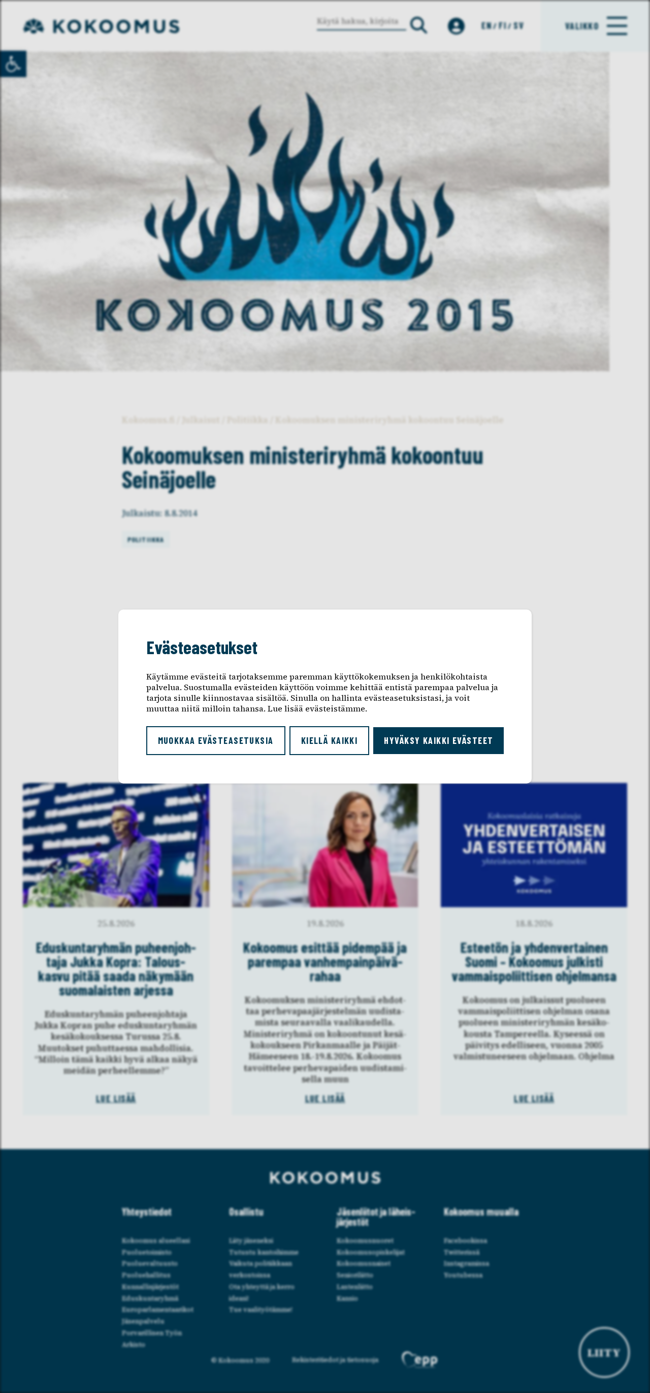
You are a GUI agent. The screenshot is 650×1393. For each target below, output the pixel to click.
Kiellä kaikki (329, 740)
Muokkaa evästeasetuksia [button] (216, 740)
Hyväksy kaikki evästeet (438, 740)
